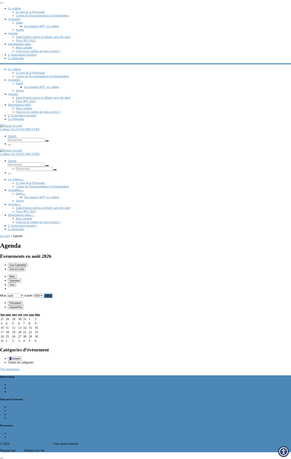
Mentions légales (18, 384)
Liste (17, 269)
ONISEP (13, 433)
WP (18, 450)
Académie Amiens (19, 407)
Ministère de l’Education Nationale (29, 417)
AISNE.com (16, 437)
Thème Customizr (56, 450)
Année (28, 295)
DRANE (13, 414)
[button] (283, 451)
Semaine (15, 280)
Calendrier (18, 265)
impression (9, 369)
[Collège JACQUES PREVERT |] (11, 125)
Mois (12, 276)
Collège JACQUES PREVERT (30, 443)
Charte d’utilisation (20, 388)
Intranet (12, 410)
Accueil (5, 236)
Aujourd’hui (16, 307)
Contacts (13, 391)
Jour (12, 284)
